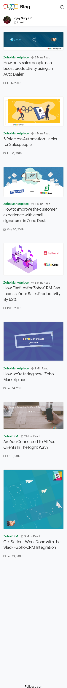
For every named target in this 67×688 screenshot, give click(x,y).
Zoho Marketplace (16, 57)
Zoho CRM (10, 436)
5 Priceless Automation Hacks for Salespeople (30, 142)
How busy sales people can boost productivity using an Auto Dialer (28, 68)
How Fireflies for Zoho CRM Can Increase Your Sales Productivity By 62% (31, 294)
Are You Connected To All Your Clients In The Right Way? (30, 444)
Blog (25, 6)
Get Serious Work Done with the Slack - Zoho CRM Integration (31, 545)
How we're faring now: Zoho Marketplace (28, 377)
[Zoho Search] (62, 7)
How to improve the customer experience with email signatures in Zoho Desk (30, 215)
